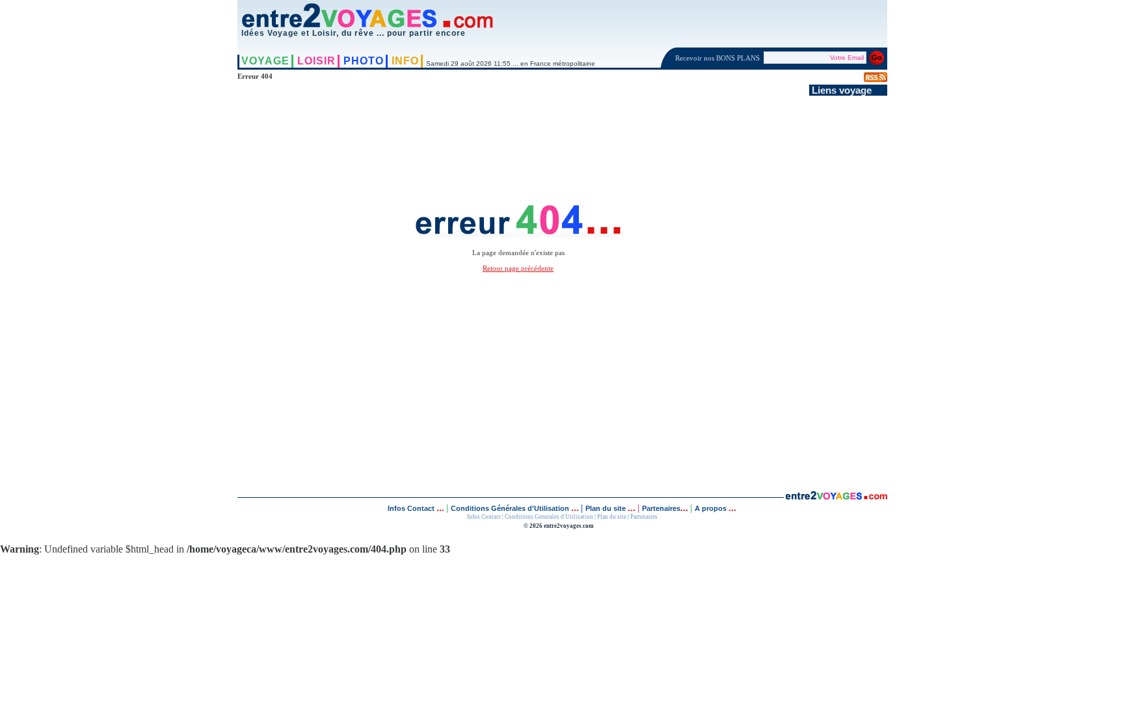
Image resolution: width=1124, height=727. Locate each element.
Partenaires (661, 508)
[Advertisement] (848, 291)
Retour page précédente (518, 268)
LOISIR (316, 60)
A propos (712, 508)
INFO (405, 60)
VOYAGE (265, 60)
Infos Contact (412, 508)
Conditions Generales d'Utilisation (549, 517)
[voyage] (836, 496)
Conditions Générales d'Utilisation (510, 508)
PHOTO (363, 60)
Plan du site (605, 508)
